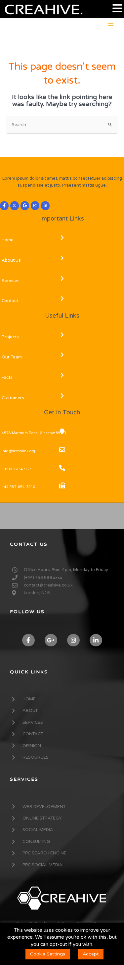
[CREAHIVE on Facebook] (4, 205)
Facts (7, 377)
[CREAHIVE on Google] (25, 205)
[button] (117, 8)
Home (8, 240)
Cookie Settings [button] (47, 954)
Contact (10, 300)
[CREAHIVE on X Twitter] (14, 205)
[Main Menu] (110, 25)
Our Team (12, 357)
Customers (13, 398)
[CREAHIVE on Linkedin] (45, 205)
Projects (10, 337)
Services (11, 280)
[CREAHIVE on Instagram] (35, 205)
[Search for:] (62, 124)
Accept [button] (91, 954)
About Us (11, 260)
